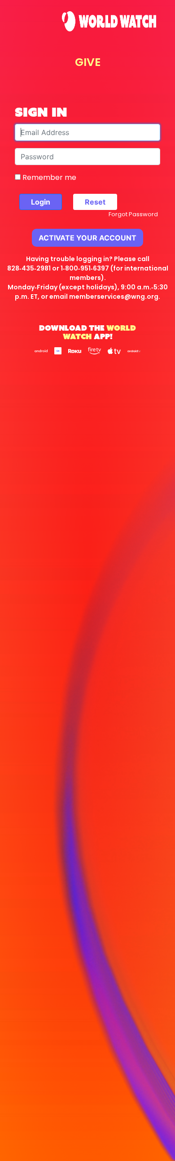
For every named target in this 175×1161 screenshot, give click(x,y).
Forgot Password (133, 214)
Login (40, 201)
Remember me (48, 177)
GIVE (88, 62)
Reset (95, 201)
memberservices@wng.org (113, 296)
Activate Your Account (87, 237)
